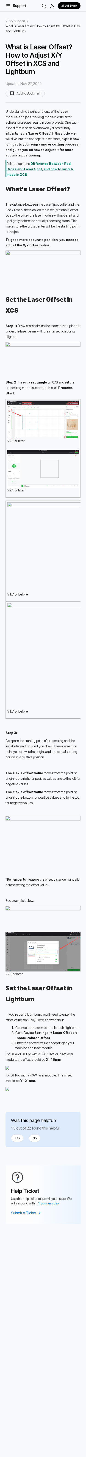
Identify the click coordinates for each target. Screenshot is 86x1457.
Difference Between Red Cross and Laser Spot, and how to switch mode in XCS (40, 169)
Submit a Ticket (23, 1213)
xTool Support (15, 21)
